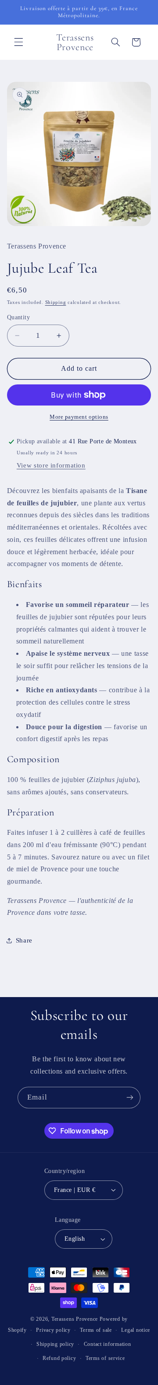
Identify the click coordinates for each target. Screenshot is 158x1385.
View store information (51, 465)
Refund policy (59, 1358)
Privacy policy (53, 1330)
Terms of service (105, 1358)
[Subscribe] (130, 1097)
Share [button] (24, 940)
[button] (18, 42)
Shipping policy (55, 1344)
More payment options (79, 417)
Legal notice (135, 1330)
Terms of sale (96, 1330)
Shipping (55, 302)
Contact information (107, 1344)
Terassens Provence (74, 1319)
